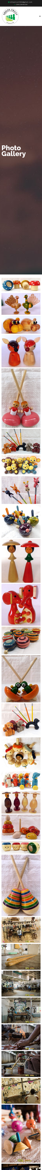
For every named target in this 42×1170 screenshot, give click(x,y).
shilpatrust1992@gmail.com (21, 2)
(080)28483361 (22, 4)
